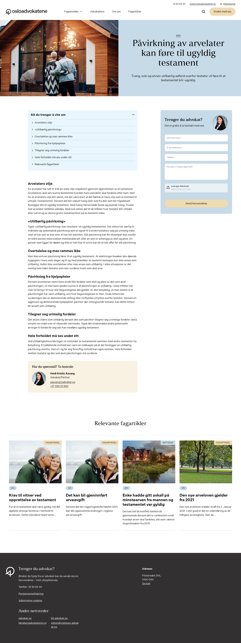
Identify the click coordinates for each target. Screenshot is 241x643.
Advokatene (97, 11)
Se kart (146, 583)
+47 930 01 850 (59, 386)
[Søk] (203, 11)
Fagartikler (134, 11)
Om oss (116, 11)
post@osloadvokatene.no (203, 4)
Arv (178, 35)
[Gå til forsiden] (26, 11)
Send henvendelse (196, 203)
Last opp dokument (180, 186)
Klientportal (229, 4)
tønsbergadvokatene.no (32, 623)
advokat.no (25, 618)
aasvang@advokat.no (62, 382)
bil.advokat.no (59, 618)
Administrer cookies (30, 600)
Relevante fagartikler (47, 164)
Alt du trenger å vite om (48, 115)
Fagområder (71, 11)
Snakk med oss (222, 11)
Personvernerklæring (31, 593)
